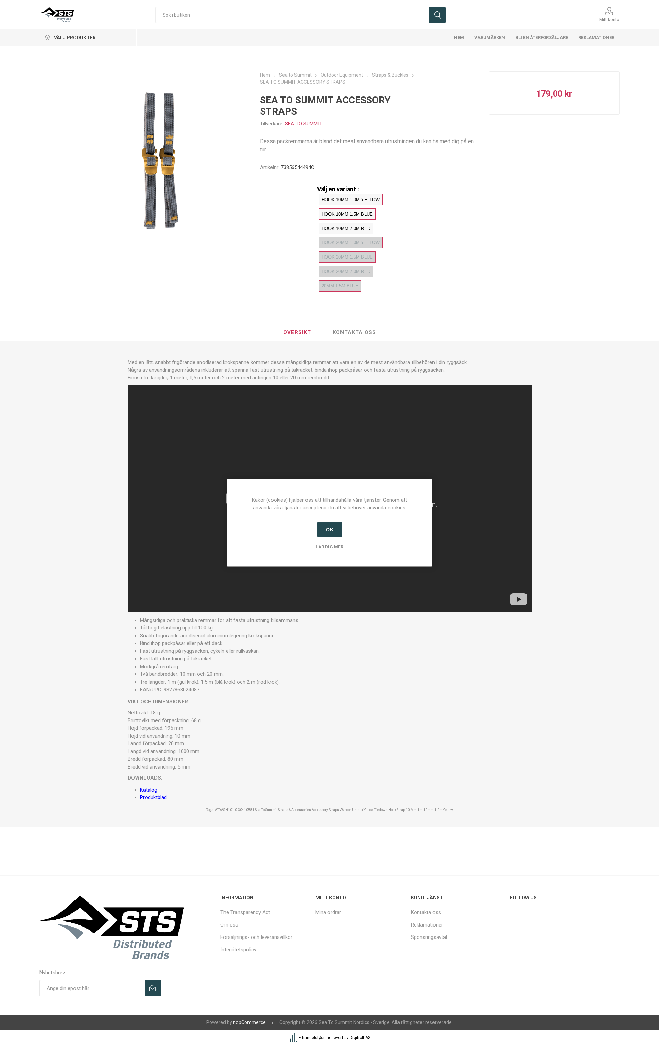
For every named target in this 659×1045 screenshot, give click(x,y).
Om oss (229, 925)
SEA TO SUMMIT (303, 124)
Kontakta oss (426, 912)
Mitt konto (609, 19)
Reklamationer (427, 925)
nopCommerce (249, 1022)
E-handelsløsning (315, 1038)
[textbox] (292, 15)
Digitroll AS (360, 1038)
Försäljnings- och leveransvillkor (256, 937)
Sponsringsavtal (429, 937)
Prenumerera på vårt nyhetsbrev (153, 988)
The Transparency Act (245, 912)
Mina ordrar (328, 912)
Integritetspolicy (238, 949)
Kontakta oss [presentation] (354, 332)
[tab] (297, 332)
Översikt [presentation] (297, 332)
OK (329, 529)
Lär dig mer (329, 546)
